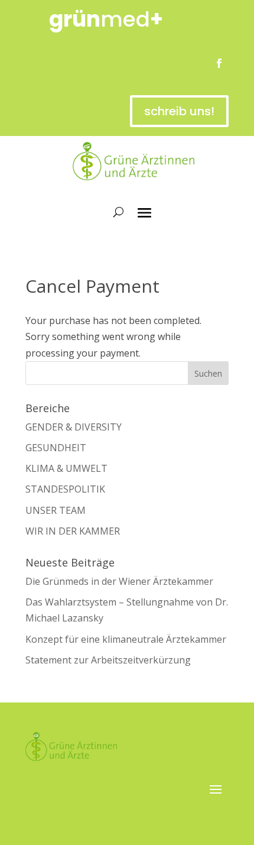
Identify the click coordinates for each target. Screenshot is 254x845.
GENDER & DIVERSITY (73, 426)
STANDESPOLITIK (65, 489)
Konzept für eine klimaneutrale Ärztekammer (125, 639)
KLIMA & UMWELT (66, 468)
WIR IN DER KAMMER (72, 531)
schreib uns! (179, 111)
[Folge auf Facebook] (219, 63)
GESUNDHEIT (55, 447)
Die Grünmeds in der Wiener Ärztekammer (119, 581)
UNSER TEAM (55, 510)
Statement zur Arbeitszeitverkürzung (108, 659)
